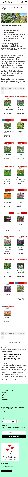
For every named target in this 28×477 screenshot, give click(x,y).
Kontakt (4, 392)
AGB (3, 397)
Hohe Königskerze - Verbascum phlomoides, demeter (20, 295)
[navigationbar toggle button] (26, 2)
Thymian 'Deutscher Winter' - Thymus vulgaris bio (20, 155)
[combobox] (12, 88)
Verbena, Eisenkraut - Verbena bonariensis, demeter (20, 248)
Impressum (4, 394)
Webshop (9, 474)
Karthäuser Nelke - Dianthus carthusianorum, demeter (8, 225)
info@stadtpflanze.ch (8, 466)
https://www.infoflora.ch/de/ (12, 358)
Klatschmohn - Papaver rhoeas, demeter (8, 318)
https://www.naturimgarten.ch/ (13, 354)
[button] (2, 88)
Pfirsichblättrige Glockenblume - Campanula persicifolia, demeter (20, 271)
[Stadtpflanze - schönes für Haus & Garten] (8, 2)
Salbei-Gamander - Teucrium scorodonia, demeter (7, 271)
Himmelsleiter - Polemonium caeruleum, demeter (7, 248)
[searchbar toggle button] (18, 2)
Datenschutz (5, 395)
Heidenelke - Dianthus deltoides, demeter (20, 225)
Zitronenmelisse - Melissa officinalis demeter (7, 178)
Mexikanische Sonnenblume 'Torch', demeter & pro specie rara (8, 201)
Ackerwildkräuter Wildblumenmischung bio (9, 108)
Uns (3, 389)
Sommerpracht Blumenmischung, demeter (20, 178)
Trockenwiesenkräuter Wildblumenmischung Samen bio (9, 132)
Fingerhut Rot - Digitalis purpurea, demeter (20, 201)
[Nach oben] (23, 474)
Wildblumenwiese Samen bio (20, 108)
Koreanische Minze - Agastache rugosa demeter (7, 155)
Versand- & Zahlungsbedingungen (9, 390)
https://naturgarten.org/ (11, 356)
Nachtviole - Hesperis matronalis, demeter (7, 295)
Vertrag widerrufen (6, 470)
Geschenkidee (5, 399)
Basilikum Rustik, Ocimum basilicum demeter (20, 132)
